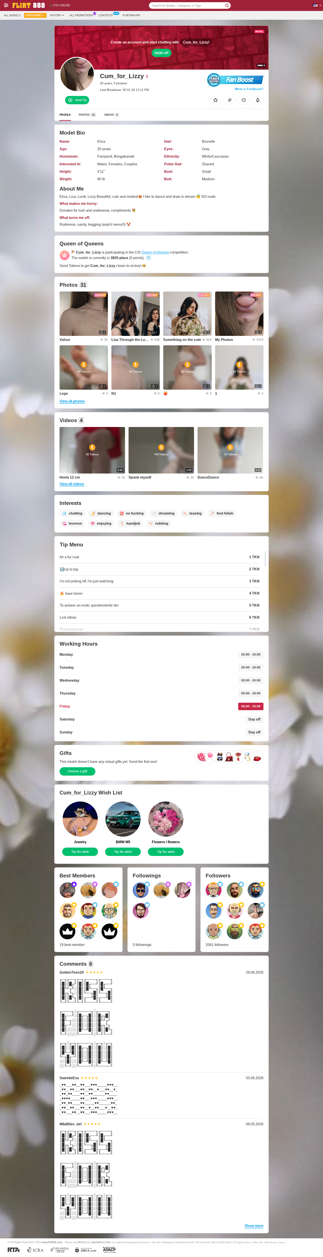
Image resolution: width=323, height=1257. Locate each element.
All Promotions (81, 15)
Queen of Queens (155, 252)
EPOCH (82, 1242)
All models (12, 15)
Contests (105, 15)
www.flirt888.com (52, 1242)
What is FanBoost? (249, 89)
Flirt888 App (131, 15)
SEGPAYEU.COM (100, 1242)
